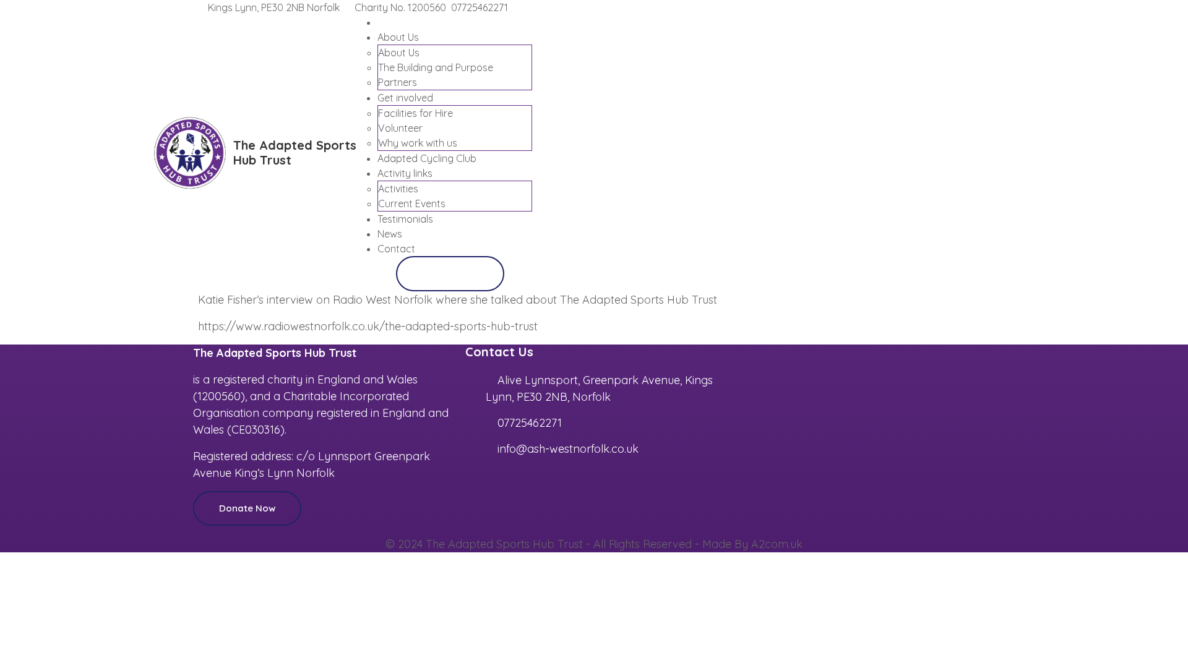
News (389, 234)
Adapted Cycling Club (426, 158)
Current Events (412, 203)
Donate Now (450, 273)
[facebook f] (979, 7)
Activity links (405, 173)
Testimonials (405, 219)
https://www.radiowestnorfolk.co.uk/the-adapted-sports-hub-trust (368, 326)
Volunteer (400, 128)
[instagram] (988, 7)
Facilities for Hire (415, 113)
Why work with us (417, 143)
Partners (397, 82)
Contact (396, 248)
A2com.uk (777, 544)
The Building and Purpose (435, 67)
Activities (398, 188)
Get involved (405, 98)
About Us (398, 37)
